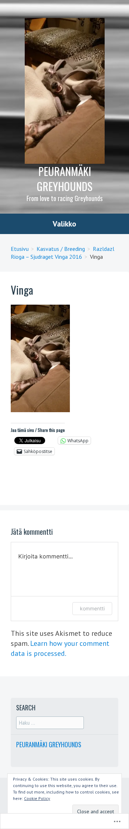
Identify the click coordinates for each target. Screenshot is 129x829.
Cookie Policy (37, 798)
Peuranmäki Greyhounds (64, 178)
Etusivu (20, 248)
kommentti (92, 608)
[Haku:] (50, 722)
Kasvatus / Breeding (61, 248)
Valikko (64, 224)
